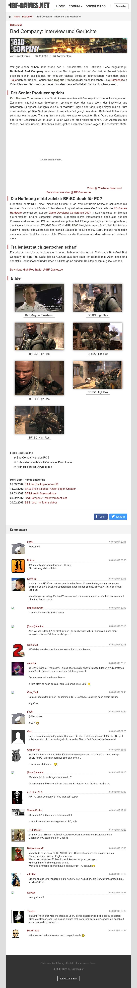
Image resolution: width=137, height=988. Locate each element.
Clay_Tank (32, 692)
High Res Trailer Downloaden (34, 467)
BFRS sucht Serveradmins (40, 493)
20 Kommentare (62, 56)
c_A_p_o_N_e (34, 791)
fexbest (31, 892)
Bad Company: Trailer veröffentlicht (46, 498)
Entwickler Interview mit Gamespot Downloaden (45, 462)
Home (60, 6)
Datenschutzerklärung (52, 963)
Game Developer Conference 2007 (70, 212)
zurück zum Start (69, 978)
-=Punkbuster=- (35, 829)
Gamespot (116, 80)
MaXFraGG (33, 930)
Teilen (101, 516)
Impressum (82, 963)
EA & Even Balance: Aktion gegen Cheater (50, 489)
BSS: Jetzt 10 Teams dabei (41, 502)
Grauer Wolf (33, 749)
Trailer (14, 80)
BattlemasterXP (35, 848)
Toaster (31, 911)
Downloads (96, 6)
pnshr (30, 541)
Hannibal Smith (35, 607)
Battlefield (27, 16)
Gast (29, 731)
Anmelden (121, 6)
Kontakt (70, 963)
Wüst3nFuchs (34, 810)
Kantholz (31, 578)
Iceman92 (32, 644)
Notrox (30, 560)
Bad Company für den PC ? (33, 457)
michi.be (31, 874)
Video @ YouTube (98, 188)
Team (93, 963)
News (17, 16)
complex (31, 663)
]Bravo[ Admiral (35, 626)
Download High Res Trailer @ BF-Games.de (36, 269)
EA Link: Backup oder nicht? (41, 484)
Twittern (120, 516)
